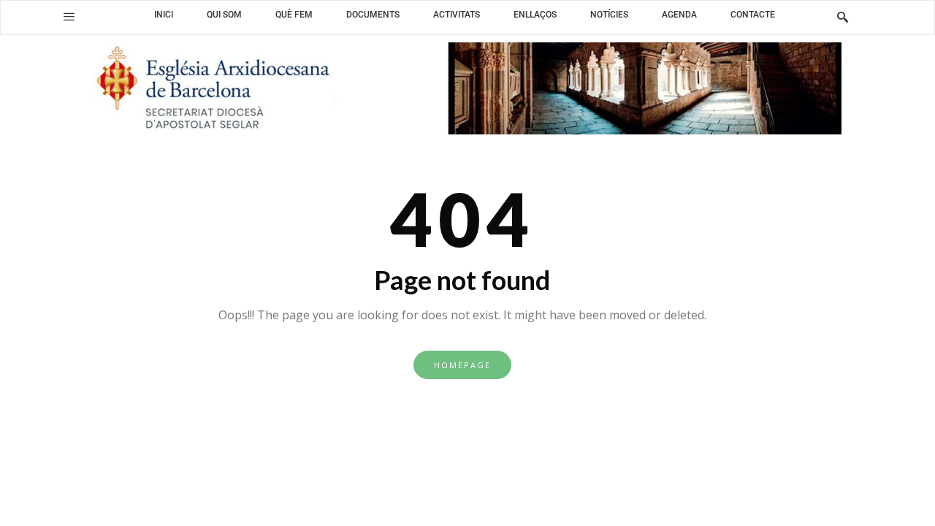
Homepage (462, 364)
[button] (69, 17)
